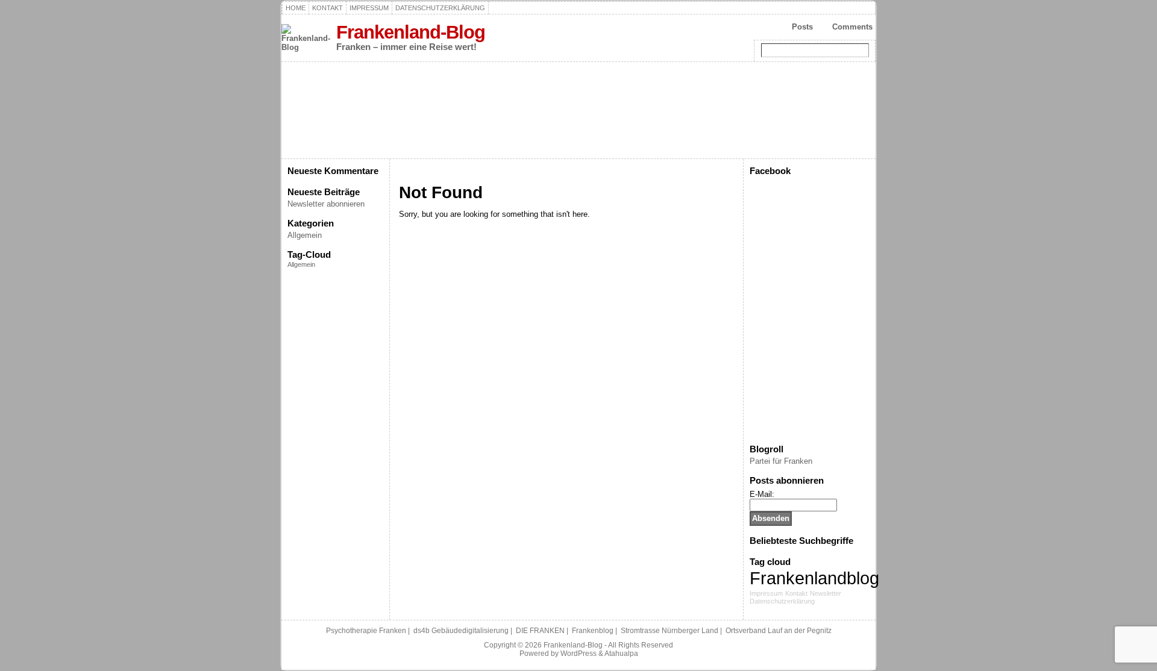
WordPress (578, 653)
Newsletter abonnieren (326, 203)
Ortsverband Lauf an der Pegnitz (779, 630)
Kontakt (796, 593)
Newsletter (825, 593)
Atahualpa (621, 653)
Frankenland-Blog (410, 32)
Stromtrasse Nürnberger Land (669, 630)
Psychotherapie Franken (366, 630)
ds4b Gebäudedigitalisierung (461, 630)
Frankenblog (592, 630)
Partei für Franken (781, 461)
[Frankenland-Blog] (578, 110)
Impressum (766, 593)
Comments (852, 26)
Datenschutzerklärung (782, 601)
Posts (802, 26)
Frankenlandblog (814, 578)
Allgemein (304, 235)
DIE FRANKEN (540, 630)
